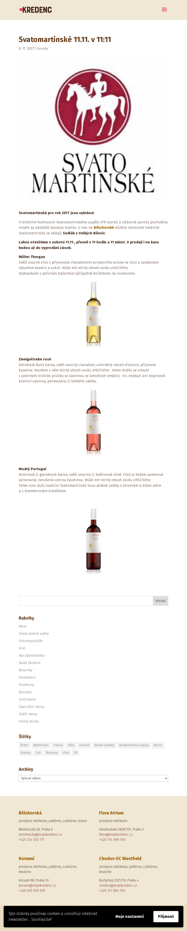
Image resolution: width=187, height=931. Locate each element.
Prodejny (26, 685)
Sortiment (27, 699)
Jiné (22, 648)
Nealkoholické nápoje (134, 745)
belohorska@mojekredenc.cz (40, 834)
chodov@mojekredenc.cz (118, 885)
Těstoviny (52, 752)
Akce (22, 626)
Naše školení (29, 663)
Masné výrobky (104, 745)
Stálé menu (28, 714)
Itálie (71, 745)
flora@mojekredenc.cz (116, 834)
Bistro (24, 745)
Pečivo (158, 745)
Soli (38, 752)
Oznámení (27, 677)
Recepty (25, 692)
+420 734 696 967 (112, 840)
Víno (66, 752)
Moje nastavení (129, 916)
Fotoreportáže (31, 641)
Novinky (42, 49)
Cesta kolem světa (34, 633)
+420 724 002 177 (31, 840)
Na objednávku (32, 655)
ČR (75, 752)
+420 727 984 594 (112, 891)
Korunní (84, 745)
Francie (58, 745)
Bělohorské (104, 227)
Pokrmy (26, 752)
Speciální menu (32, 706)
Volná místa (29, 721)
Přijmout (166, 916)
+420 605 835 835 (32, 891)
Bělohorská (40, 745)
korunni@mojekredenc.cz (37, 885)
